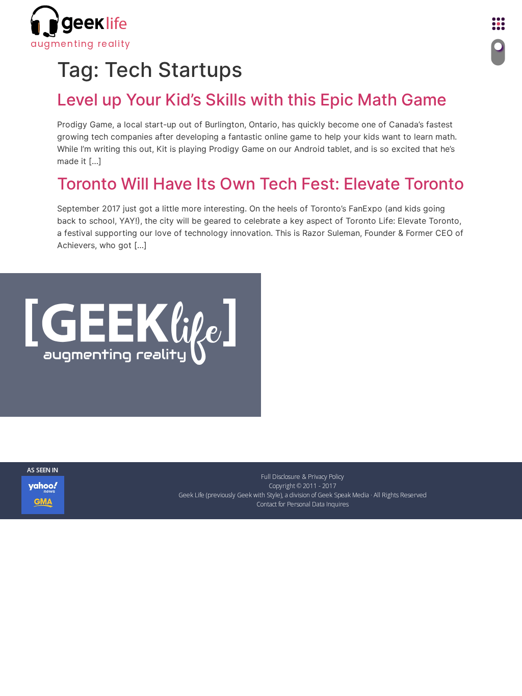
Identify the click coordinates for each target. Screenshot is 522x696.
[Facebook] (78, 383)
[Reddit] (130, 383)
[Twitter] (104, 383)
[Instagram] (156, 383)
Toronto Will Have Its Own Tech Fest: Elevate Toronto (260, 184)
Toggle (498, 52)
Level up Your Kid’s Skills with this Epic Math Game (252, 100)
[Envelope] (182, 383)
